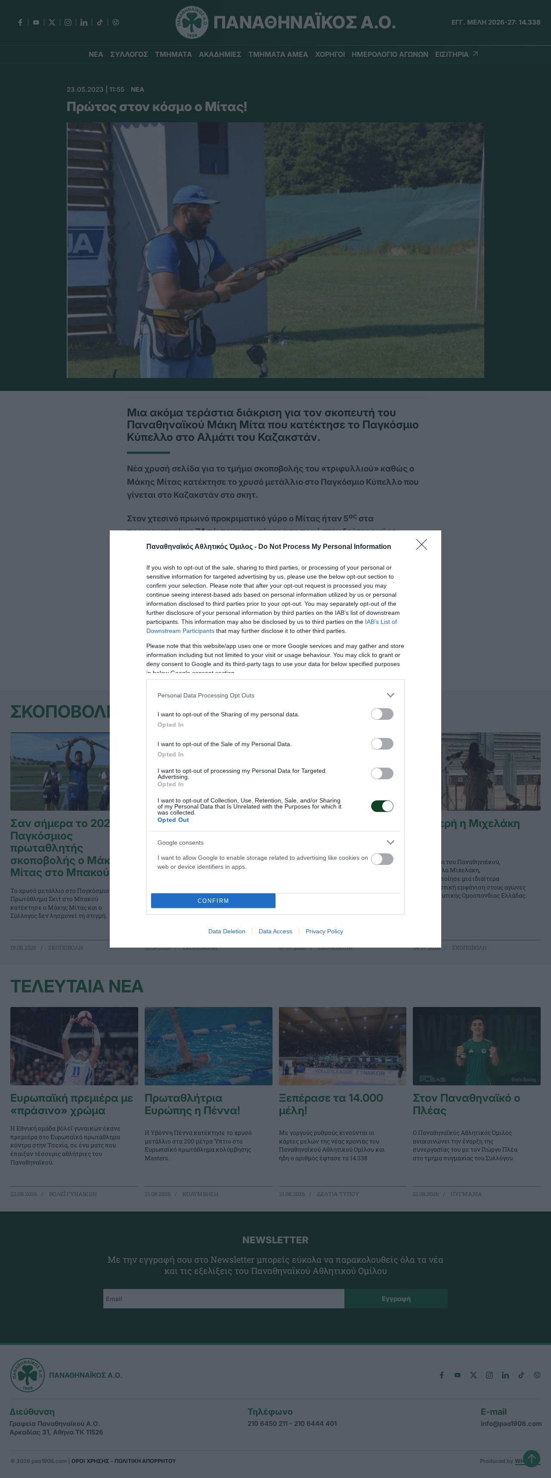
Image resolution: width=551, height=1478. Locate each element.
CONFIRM (213, 901)
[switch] (382, 714)
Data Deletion (226, 931)
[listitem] (275, 695)
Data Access (275, 931)
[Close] (424, 547)
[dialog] (275, 739)
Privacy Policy (324, 931)
